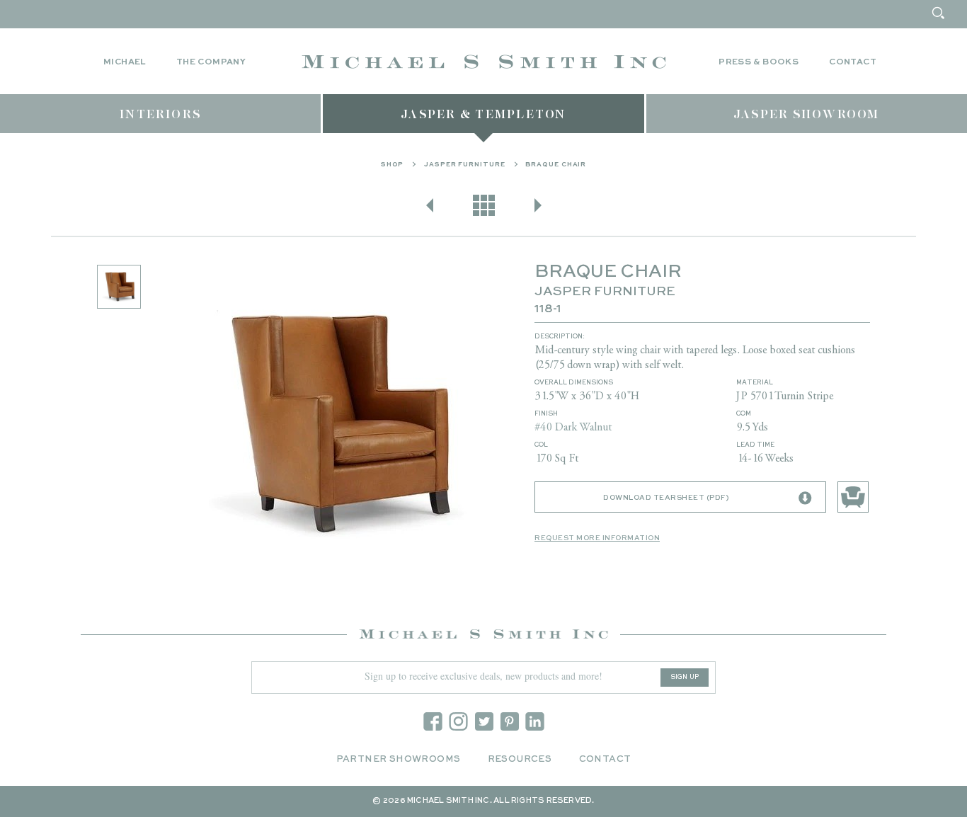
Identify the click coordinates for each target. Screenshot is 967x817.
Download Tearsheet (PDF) (665, 497)
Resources (520, 759)
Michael (124, 62)
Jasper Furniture (464, 164)
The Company (211, 62)
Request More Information (597, 538)
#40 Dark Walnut (573, 427)
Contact (852, 62)
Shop (392, 164)
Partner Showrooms (398, 759)
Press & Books (759, 62)
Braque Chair (555, 164)
